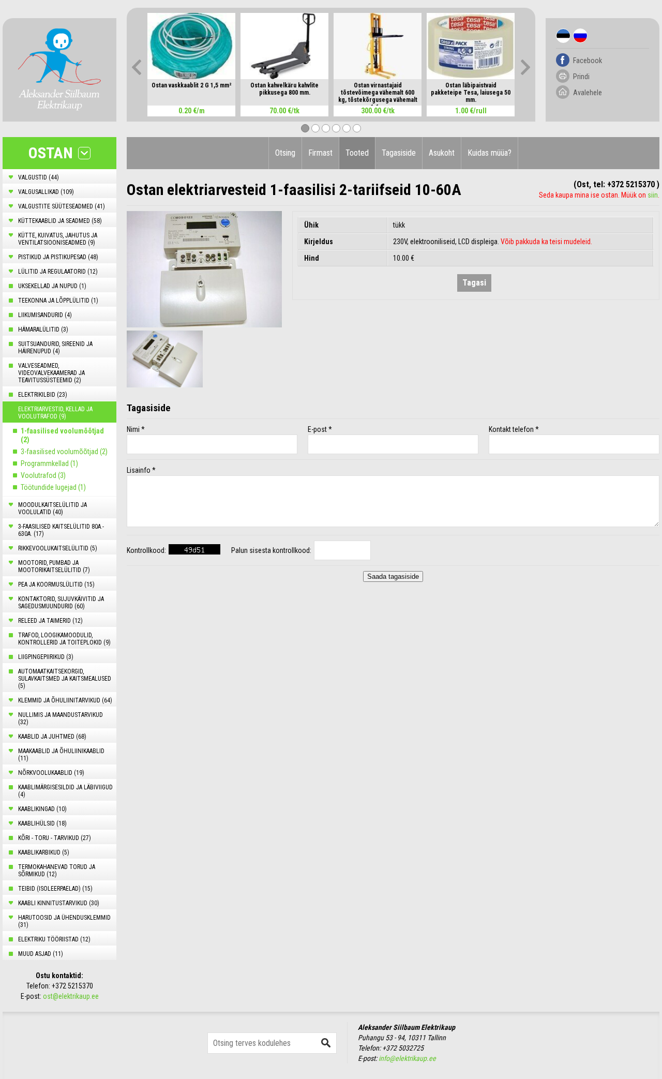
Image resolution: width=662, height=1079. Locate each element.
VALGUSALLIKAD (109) (46, 192)
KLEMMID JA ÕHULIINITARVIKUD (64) (65, 700)
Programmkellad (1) (49, 463)
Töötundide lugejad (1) (53, 487)
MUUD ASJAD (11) (40, 953)
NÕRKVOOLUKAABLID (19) (51, 772)
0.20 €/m (191, 111)
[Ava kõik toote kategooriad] (84, 153)
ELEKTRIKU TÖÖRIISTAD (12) (54, 939)
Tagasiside (399, 153)
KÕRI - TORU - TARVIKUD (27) (54, 838)
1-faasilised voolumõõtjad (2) (62, 435)
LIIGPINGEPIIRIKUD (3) (45, 657)
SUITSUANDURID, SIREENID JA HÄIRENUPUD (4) (55, 347)
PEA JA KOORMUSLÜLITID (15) (56, 584)
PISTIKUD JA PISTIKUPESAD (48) (58, 257)
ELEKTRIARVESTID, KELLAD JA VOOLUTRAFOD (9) (55, 413)
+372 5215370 (72, 986)
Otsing (285, 153)
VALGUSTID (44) (38, 177)
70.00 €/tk (284, 111)
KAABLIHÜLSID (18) (42, 823)
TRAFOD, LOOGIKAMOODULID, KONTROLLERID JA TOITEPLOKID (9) (64, 639)
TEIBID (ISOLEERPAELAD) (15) (55, 888)
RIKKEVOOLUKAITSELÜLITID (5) (57, 548)
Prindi (581, 76)
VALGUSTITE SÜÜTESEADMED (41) (61, 206)
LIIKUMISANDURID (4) (45, 315)
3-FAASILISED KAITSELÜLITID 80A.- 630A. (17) (61, 530)
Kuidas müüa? (489, 153)
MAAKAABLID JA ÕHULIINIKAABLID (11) (61, 754)
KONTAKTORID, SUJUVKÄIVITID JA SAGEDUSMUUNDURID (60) (61, 602)
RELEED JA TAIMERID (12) (50, 620)
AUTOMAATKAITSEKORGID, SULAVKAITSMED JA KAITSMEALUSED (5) (64, 679)
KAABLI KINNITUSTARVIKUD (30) (58, 903)
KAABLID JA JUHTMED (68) (52, 736)
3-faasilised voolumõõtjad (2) (64, 451)
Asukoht (442, 153)
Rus (580, 35)
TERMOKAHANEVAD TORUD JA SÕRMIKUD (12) (56, 870)
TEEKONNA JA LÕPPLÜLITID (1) (58, 300)
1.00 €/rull (471, 111)
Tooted (357, 153)
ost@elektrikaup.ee (71, 996)
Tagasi (474, 283)
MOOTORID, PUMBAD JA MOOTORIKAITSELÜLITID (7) (54, 566)
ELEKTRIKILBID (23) (42, 394)
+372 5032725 (403, 1048)
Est (563, 35)
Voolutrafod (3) (43, 475)
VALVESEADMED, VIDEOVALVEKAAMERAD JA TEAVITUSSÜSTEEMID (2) (51, 373)
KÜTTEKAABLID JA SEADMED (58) (60, 220)
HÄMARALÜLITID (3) (43, 329)
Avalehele (587, 92)
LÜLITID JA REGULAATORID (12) (58, 271)
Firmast (320, 153)
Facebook (587, 60)
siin (653, 195)
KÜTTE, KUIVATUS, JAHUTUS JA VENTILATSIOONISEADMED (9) (57, 239)
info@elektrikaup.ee (407, 1058)
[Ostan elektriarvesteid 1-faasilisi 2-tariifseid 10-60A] (204, 269)
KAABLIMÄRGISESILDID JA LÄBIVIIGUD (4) (65, 791)
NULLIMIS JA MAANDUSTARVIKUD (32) (60, 718)
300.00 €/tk (378, 111)
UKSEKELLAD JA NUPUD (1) (52, 286)
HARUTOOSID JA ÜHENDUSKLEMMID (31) (64, 921)
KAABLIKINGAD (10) (42, 809)
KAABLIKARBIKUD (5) (43, 852)
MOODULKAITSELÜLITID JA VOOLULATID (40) (52, 508)
